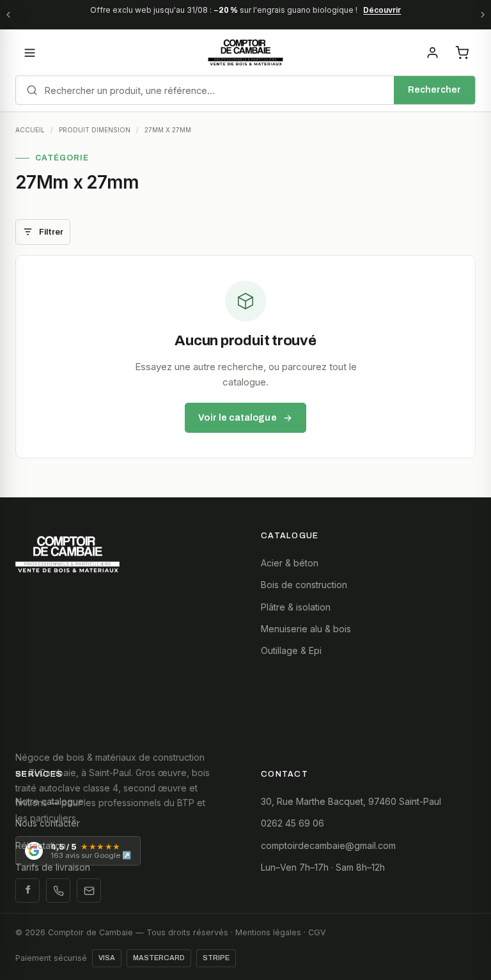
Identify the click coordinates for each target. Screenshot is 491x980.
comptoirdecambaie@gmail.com (328, 845)
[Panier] (462, 52)
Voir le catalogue (237, 417)
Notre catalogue (49, 801)
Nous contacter (47, 823)
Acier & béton (289, 562)
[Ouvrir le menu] (29, 52)
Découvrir (382, 10)
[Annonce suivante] (482, 14)
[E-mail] (89, 890)
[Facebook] (27, 890)
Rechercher (434, 90)
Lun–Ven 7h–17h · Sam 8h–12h (323, 867)
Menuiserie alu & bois (306, 628)
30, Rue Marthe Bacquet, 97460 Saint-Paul (351, 801)
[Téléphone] (58, 890)
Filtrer (51, 232)
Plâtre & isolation (296, 607)
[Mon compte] (432, 52)
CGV (317, 932)
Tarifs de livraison (52, 867)
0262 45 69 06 (292, 823)
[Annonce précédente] (8, 14)
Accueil (30, 130)
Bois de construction (304, 584)
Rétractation (40, 845)
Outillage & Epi (291, 650)
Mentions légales (268, 932)
